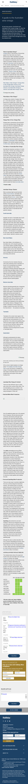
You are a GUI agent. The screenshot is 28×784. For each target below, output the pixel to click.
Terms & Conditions (13, 780)
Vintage (5, 53)
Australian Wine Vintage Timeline (15, 89)
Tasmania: (5, 311)
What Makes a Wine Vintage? (10, 83)
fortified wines (6, 144)
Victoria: (5, 257)
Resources (7, 5)
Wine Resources (7, 11)
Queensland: (6, 333)
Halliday (14, 1)
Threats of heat (12, 71)
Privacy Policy (5, 780)
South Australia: (7, 213)
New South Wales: (7, 238)
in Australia (10, 63)
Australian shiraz (20, 182)
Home (2, 5)
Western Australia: (8, 282)
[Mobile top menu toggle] (3, 2)
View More (14, 655)
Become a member (14, 710)
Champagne (12, 140)
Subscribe (8, 678)
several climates (10, 193)
